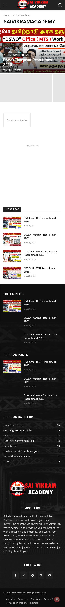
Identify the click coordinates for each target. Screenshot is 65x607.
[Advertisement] (33, 169)
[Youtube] (49, 575)
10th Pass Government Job (17, 55)
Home (6, 14)
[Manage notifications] (57, 599)
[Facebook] (15, 575)
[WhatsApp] (41, 575)
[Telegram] (32, 575)
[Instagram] (24, 575)
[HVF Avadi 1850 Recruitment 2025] (12, 223)
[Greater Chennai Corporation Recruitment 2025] (12, 256)
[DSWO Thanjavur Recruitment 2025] (32, 50)
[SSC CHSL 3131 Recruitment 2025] (12, 273)
